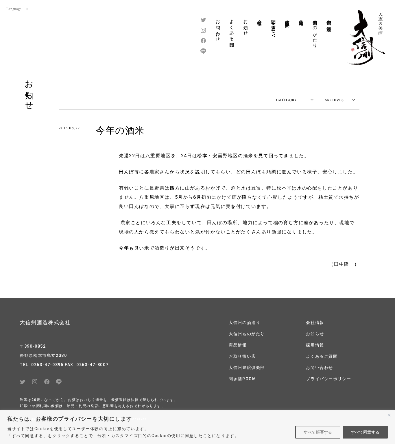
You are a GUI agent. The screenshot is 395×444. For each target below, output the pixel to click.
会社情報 (259, 17)
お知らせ (245, 24)
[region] (197, 427)
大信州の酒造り (329, 23)
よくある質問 (232, 28)
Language (13, 8)
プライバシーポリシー (328, 378)
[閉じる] (388, 415)
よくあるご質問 (321, 356)
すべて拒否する (318, 432)
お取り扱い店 (242, 356)
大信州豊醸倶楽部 (287, 18)
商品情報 (301, 17)
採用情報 (315, 345)
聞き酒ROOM (273, 27)
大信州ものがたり (315, 31)
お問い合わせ (218, 28)
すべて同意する (365, 432)
